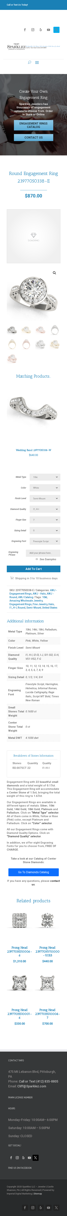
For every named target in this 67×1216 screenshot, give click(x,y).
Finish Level (20, 498)
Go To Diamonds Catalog (33, 872)
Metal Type (21, 477)
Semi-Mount (33, 607)
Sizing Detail (20, 530)
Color (23, 488)
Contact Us (33, 137)
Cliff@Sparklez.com (31, 1086)
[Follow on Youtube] (49, 30)
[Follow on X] (56, 30)
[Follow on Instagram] (33, 30)
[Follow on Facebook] (25, 30)
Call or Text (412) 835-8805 (38, 1081)
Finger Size (21, 520)
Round (21, 607)
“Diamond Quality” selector (24, 836)
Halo (51, 604)
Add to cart (34, 569)
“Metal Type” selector (44, 812)
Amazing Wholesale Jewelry (26, 600)
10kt (44, 597)
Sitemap (38, 1193)
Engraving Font (19, 541)
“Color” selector (42, 823)
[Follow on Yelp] (41, 30)
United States (49, 607)
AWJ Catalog (25, 597)
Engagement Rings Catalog (33, 125)
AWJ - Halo (39, 593)
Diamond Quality (18, 509)
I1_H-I (13, 607)
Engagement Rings (20, 604)
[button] (54, 273)
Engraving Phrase (13, 553)
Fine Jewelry (40, 604)
